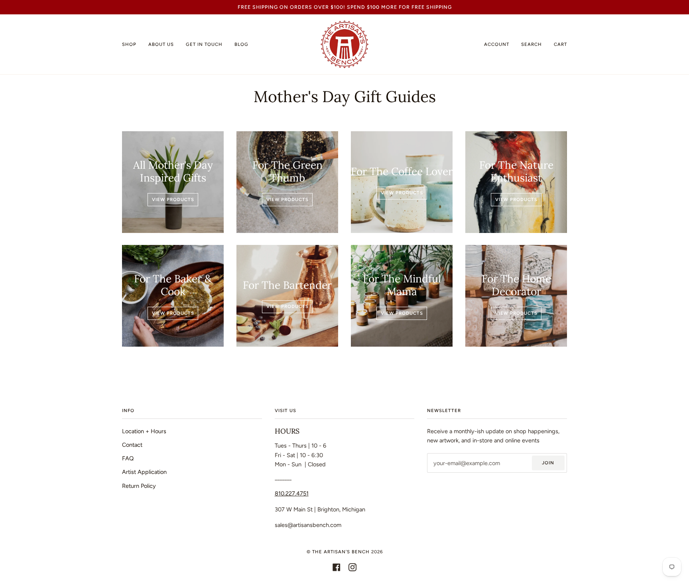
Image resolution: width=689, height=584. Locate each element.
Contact (132, 444)
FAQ (128, 458)
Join (548, 463)
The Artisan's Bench (341, 551)
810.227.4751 (292, 493)
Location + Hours (144, 431)
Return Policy (139, 485)
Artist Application (144, 471)
